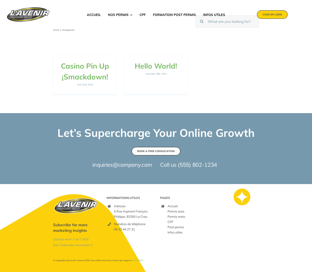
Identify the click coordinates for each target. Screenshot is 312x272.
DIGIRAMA (137, 260)
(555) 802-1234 (197, 164)
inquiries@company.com (122, 164)
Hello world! (156, 65)
